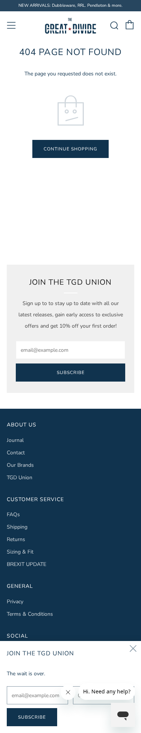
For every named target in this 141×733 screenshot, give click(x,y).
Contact (16, 452)
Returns (16, 539)
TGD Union (19, 477)
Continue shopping (70, 149)
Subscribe (71, 373)
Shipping (17, 527)
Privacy (15, 601)
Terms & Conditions (30, 614)
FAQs (13, 514)
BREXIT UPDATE (26, 564)
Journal (15, 440)
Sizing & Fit (20, 551)
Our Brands (20, 465)
